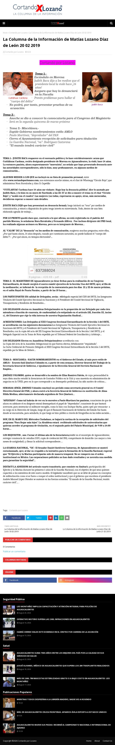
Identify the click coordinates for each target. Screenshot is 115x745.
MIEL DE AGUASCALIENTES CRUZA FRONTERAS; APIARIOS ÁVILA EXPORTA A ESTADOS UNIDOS (62, 712)
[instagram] (85, 580)
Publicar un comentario (14, 551)
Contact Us (107, 741)
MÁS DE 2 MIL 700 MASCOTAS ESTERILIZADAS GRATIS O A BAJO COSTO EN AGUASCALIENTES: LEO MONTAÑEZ (63, 680)
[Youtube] (30, 586)
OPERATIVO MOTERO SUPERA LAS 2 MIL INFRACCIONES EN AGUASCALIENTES (53, 619)
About (97, 741)
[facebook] (30, 580)
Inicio (5, 32)
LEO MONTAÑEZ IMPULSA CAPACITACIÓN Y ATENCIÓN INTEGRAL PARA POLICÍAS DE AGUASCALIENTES (57, 608)
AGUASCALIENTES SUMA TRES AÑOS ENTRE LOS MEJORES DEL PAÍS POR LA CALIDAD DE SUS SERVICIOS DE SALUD (60, 654)
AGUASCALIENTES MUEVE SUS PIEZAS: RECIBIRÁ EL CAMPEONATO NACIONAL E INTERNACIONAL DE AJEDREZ (64, 726)
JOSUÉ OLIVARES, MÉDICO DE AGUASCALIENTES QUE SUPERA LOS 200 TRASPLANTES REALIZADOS (63, 665)
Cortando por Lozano (18, 32)
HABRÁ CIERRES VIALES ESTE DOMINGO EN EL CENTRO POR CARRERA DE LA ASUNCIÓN (57, 632)
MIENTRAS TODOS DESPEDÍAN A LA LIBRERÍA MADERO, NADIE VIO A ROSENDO (54, 699)
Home (88, 741)
